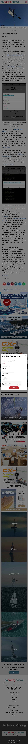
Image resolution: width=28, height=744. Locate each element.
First (3, 371)
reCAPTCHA (5, 380)
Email (3, 363)
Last (3, 375)
